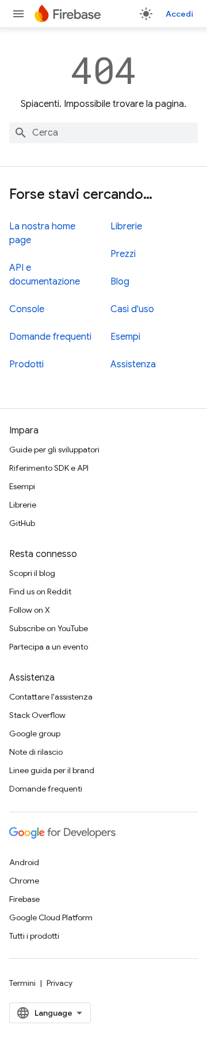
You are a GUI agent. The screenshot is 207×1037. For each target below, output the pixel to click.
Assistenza (133, 364)
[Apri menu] (18, 14)
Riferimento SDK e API (49, 468)
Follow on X (29, 610)
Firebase (24, 899)
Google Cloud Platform (51, 917)
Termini (22, 983)
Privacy (59, 983)
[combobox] (103, 132)
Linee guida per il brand (51, 770)
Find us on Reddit (40, 591)
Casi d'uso (132, 309)
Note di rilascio (36, 752)
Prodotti (26, 364)
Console (26, 309)
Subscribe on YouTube (48, 628)
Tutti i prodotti (34, 936)
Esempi (125, 337)
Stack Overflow (37, 715)
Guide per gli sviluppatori (54, 449)
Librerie (126, 226)
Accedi (179, 14)
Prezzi (123, 254)
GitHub (22, 523)
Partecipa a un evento (48, 647)
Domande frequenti (50, 337)
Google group (34, 733)
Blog (119, 281)
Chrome (24, 880)
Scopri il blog (32, 573)
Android (24, 862)
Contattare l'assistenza (51, 697)
